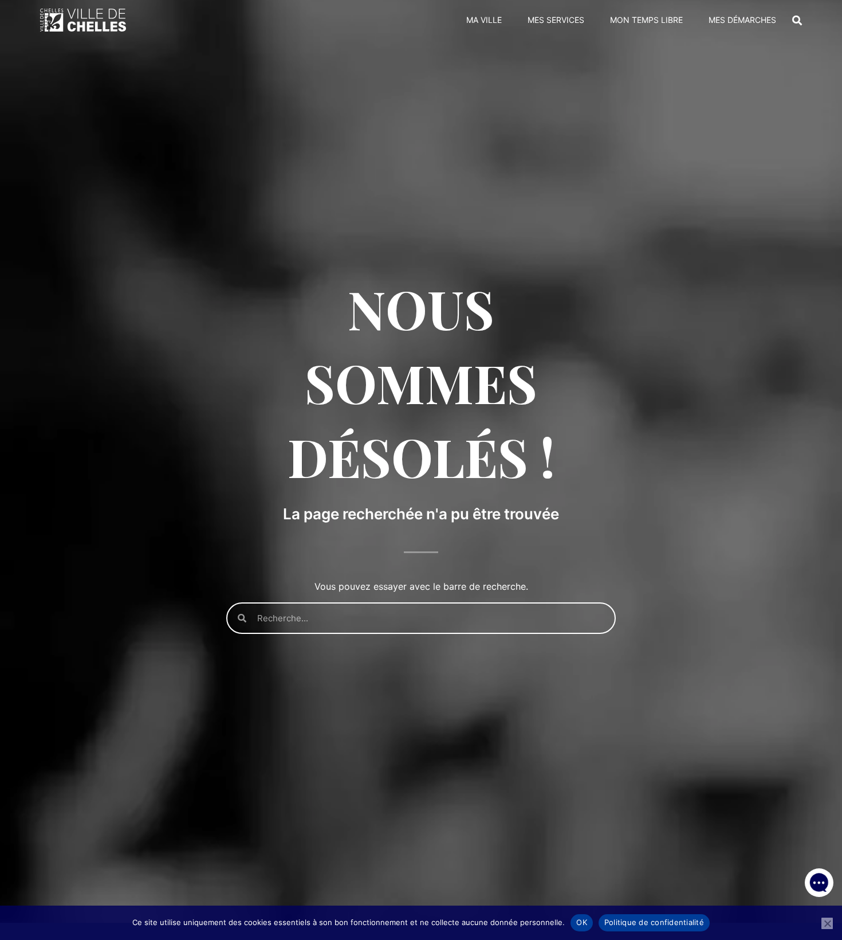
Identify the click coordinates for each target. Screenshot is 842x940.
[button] (819, 882)
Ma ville (484, 20)
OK (581, 922)
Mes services (556, 20)
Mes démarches (742, 20)
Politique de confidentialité (654, 922)
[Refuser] (827, 923)
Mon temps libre (646, 20)
